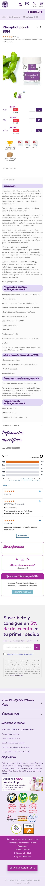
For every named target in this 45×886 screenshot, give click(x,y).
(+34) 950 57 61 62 (9, 752)
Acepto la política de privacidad (19, 654)
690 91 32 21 (24, 752)
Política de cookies (22, 849)
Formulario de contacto (10, 734)
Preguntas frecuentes (22, 856)
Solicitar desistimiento (22, 868)
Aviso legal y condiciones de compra (23, 843)
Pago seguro (22, 846)
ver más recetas (22, 592)
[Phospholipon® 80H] (39, 85)
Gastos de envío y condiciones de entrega (22, 839)
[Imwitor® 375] (37, 27)
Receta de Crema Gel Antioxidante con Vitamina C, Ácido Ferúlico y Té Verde (23, 584)
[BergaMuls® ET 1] (40, 27)
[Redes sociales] (35, 12)
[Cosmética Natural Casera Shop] (5, 4)
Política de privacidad (22, 853)
